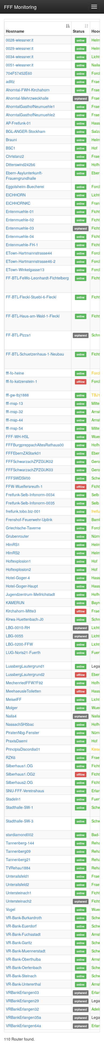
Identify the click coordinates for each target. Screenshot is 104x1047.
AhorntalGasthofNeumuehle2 (30, 114)
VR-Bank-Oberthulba (23, 959)
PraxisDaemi (16, 740)
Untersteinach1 (18, 892)
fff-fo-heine (15, 373)
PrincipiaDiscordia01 (23, 749)
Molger (12, 707)
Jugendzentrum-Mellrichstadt (30, 594)
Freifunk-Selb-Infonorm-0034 (30, 494)
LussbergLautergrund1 (25, 666)
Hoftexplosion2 (18, 569)
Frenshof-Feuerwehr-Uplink (29, 519)
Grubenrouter (17, 536)
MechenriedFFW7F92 (24, 682)
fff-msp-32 (14, 411)
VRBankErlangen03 (22, 992)
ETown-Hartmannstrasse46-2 (30, 261)
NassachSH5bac (20, 724)
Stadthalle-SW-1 (19, 807)
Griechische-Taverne (23, 527)
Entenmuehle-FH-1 (22, 244)
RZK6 (10, 757)
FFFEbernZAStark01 (23, 453)
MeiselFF (14, 699)
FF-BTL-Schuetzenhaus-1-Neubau (35, 354)
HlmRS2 (13, 552)
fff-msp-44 (14, 419)
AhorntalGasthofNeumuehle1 (30, 106)
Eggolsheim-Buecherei (25, 186)
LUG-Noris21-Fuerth (23, 652)
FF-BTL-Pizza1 (18, 335)
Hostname (15, 31)
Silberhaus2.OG (19, 782)
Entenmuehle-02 (20, 219)
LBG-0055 (14, 635)
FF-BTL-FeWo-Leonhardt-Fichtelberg (37, 278)
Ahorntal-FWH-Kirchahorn (28, 89)
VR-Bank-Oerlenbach (24, 967)
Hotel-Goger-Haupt (22, 586)
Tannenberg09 (18, 851)
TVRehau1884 (18, 867)
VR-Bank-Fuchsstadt (23, 934)
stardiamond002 (19, 834)
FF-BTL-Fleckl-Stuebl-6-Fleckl (31, 297)
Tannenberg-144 (20, 843)
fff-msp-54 (14, 428)
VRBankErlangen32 (22, 1009)
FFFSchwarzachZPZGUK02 (29, 461)
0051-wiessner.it (19, 65)
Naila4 (11, 716)
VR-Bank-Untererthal (23, 984)
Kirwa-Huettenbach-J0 (24, 619)
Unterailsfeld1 (17, 876)
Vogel (10, 909)
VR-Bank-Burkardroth (24, 917)
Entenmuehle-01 (20, 211)
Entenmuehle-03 (20, 228)
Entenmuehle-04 (20, 236)
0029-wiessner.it (19, 48)
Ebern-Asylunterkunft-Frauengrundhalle (24, 175)
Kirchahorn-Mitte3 (21, 611)
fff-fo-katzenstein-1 (21, 381)
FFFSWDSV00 (18, 478)
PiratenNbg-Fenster (22, 732)
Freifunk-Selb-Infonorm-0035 (30, 503)
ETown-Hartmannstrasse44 (29, 253)
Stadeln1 (13, 799)
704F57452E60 (19, 73)
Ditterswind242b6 (20, 164)
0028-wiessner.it (19, 40)
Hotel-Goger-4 (18, 577)
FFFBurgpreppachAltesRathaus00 (35, 444)
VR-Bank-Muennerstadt (25, 950)
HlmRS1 (13, 544)
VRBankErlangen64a (23, 1025)
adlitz (10, 81)
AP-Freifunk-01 (18, 123)
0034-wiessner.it (19, 56)
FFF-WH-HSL (17, 436)
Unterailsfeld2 (17, 884)
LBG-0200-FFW (19, 644)
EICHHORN (16, 194)
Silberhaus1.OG (19, 765)
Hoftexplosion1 (18, 561)
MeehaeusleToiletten (23, 691)
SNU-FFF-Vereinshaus (25, 790)
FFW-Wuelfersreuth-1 (24, 486)
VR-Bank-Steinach (21, 975)
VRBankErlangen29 (22, 1000)
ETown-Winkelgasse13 (25, 269)
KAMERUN (15, 602)
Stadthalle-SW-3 (19, 821)
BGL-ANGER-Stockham (25, 131)
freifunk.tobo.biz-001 (23, 511)
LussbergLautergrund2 (25, 674)
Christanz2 (15, 156)
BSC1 (10, 148)
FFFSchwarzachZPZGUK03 (29, 469)
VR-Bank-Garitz (19, 942)
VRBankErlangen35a (23, 1017)
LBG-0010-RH (18, 627)
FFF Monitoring (20, 6)
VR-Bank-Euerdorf (21, 926)
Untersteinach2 (18, 901)
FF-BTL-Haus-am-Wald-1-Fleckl (32, 316)
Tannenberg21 (18, 859)
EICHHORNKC (18, 203)
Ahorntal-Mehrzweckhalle (27, 98)
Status (79, 31)
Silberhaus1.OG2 (20, 774)
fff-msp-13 (14, 403)
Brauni (11, 139)
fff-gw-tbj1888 (17, 395)
